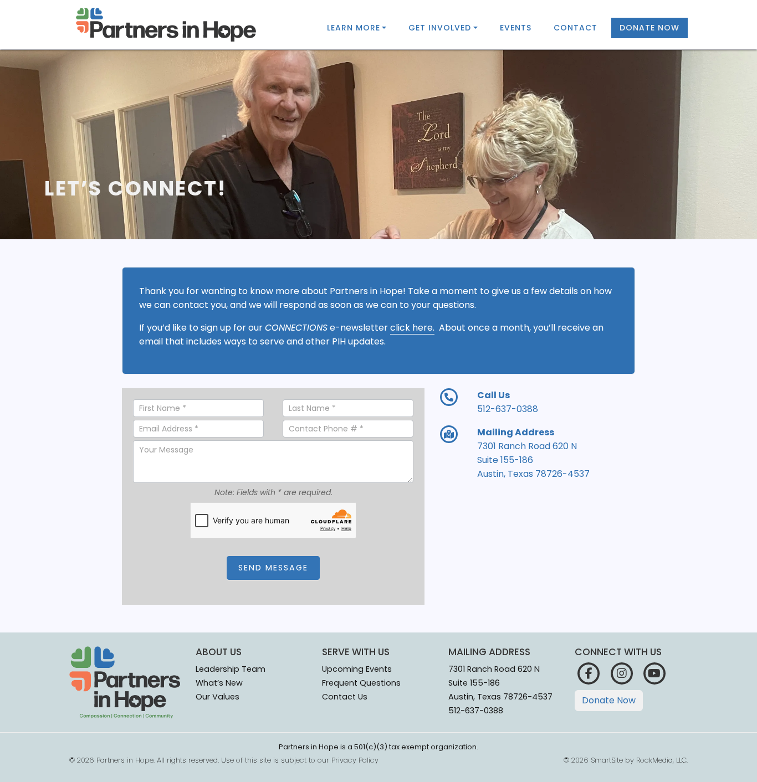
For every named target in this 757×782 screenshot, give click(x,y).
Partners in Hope (125, 760)
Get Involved (439, 27)
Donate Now (649, 27)
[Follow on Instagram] (621, 672)
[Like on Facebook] (588, 672)
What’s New (219, 682)
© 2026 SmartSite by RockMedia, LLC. (626, 760)
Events (515, 27)
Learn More (353, 27)
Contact (575, 27)
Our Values (217, 696)
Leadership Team (230, 669)
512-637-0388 (475, 710)
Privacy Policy (354, 760)
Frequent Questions (361, 682)
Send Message (273, 567)
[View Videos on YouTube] (654, 672)
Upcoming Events (357, 669)
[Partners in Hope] (166, 24)
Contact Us (344, 696)
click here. (412, 327)
